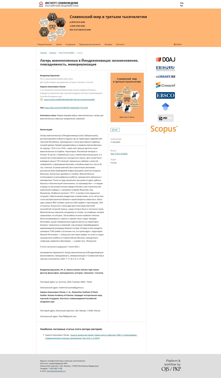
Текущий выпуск (45, 44)
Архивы (53, 53)
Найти (179, 44)
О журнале (70, 44)
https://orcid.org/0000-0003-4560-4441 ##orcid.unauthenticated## (69, 99)
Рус (181, 6)
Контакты (120, 44)
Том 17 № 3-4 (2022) (66, 53)
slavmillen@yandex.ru (56, 371)
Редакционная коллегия (89, 44)
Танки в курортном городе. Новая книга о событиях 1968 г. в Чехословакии (103, 335)
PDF (116, 130)
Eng (181, 3)
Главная (43, 53)
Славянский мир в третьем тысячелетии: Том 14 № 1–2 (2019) (72, 338)
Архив (59, 44)
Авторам (108, 44)
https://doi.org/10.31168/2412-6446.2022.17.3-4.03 (66, 107)
